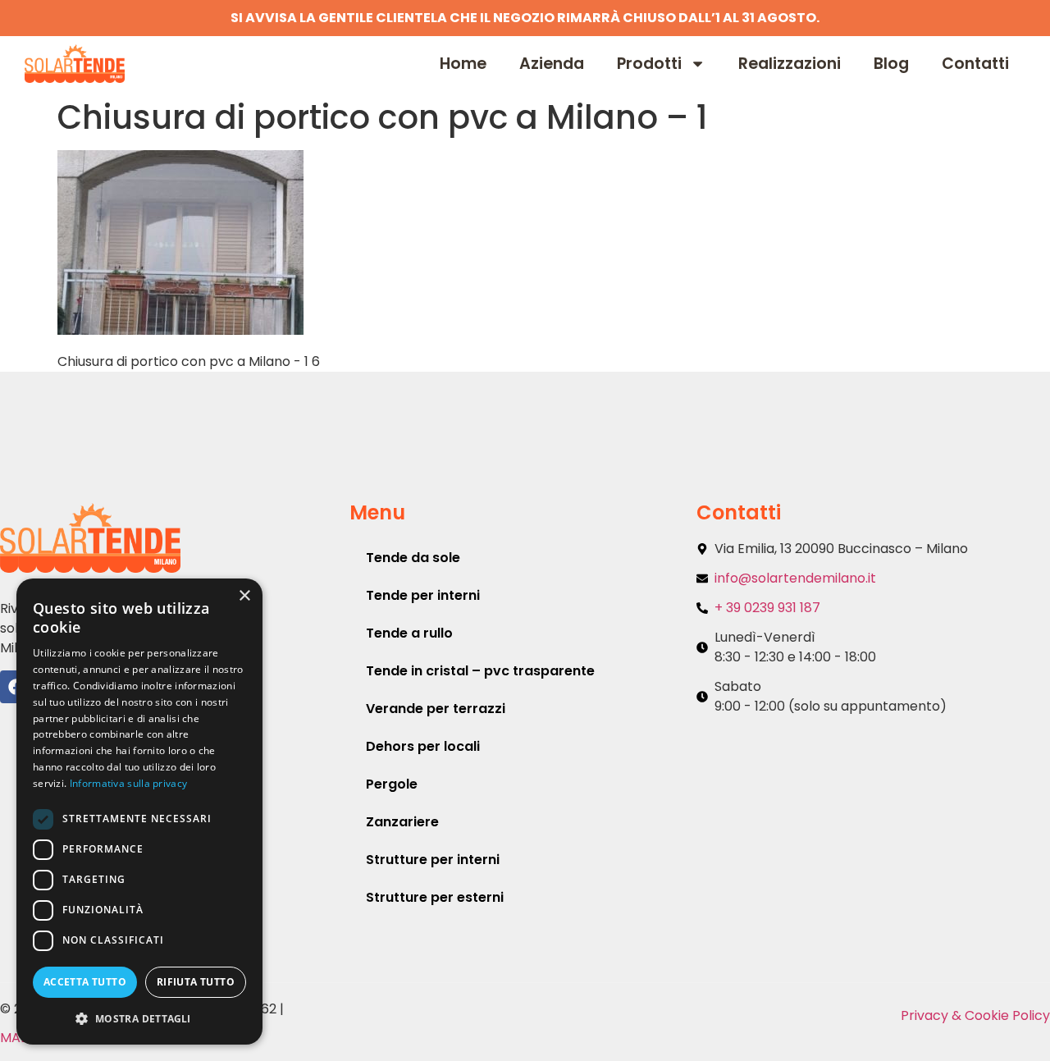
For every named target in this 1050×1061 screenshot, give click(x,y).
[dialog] (139, 812)
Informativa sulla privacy (129, 783)
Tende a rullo (409, 633)
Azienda (551, 64)
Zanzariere (402, 821)
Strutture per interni (433, 859)
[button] (139, 1018)
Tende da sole (413, 557)
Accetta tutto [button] (84, 982)
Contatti (975, 64)
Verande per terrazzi (435, 708)
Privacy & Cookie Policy (975, 1015)
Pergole (392, 784)
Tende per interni (423, 595)
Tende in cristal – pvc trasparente (480, 670)
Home (463, 64)
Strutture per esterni (435, 897)
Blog (891, 64)
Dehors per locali (423, 746)
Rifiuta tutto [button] (196, 982)
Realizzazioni (789, 64)
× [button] (244, 596)
